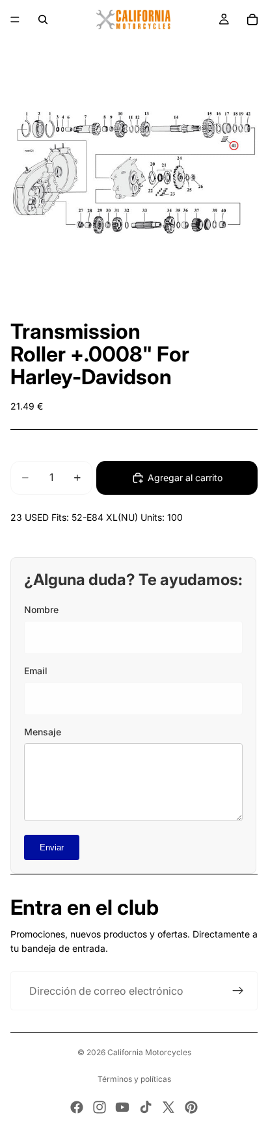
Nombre (41, 609)
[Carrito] (252, 19)
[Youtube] (122, 1107)
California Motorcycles (149, 1052)
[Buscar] (43, 19)
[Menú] (15, 19)
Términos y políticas (134, 1079)
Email (35, 670)
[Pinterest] (191, 1107)
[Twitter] (168, 1107)
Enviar (52, 847)
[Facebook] (77, 1107)
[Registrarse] (238, 990)
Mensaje (42, 731)
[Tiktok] (146, 1107)
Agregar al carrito (185, 477)
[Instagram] (99, 1107)
